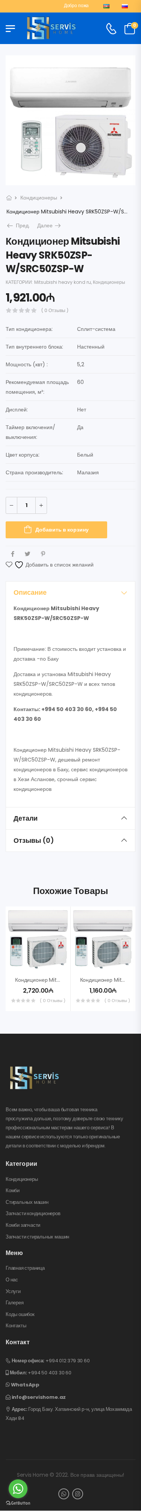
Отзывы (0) (34, 840)
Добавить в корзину (62, 529)
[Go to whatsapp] (18, 1488)
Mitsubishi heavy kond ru (62, 282)
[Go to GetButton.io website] (18, 1503)
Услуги (13, 1292)
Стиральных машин (27, 1202)
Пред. (21, 225)
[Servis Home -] (51, 29)
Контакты (16, 1326)
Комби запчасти (23, 1225)
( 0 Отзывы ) (54, 310)
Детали (26, 818)
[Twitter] (27, 554)
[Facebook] (12, 554)
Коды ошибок (20, 1314)
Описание (30, 592)
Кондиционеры (38, 197)
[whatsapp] (63, 1493)
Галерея (15, 1303)
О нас (12, 1280)
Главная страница (25, 1268)
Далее (49, 225)
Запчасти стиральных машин (37, 1237)
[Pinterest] (43, 554)
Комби (13, 1191)
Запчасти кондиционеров (33, 1214)
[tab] (70, 592)
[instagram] (77, 1493)
